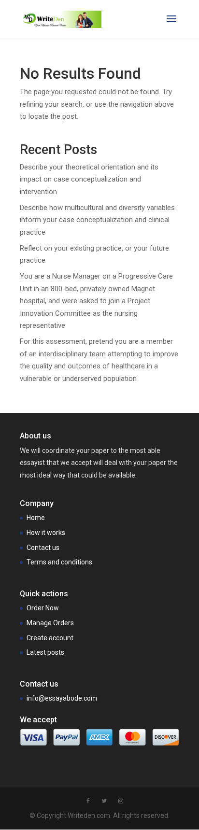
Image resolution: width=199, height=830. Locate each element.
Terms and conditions (59, 562)
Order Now (43, 608)
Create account (50, 638)
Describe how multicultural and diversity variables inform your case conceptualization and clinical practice (97, 220)
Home (36, 517)
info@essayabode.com (62, 698)
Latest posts (45, 652)
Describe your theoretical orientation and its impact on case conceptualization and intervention (89, 179)
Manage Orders (50, 623)
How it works (46, 532)
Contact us (43, 547)
